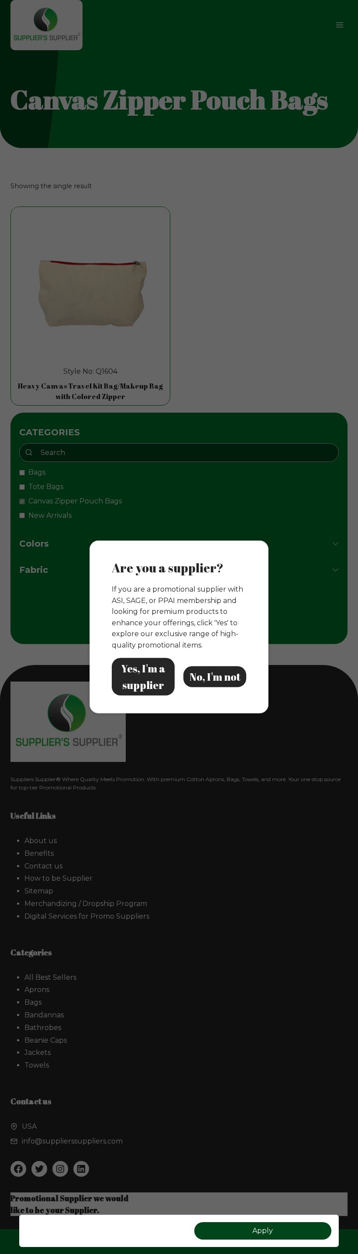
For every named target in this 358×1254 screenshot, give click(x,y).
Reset (95, 1230)
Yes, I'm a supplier (143, 676)
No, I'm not (215, 677)
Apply (262, 1230)
